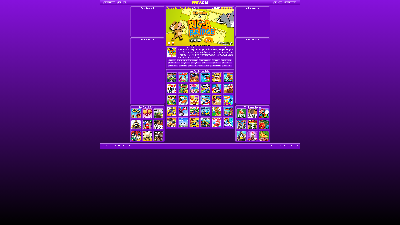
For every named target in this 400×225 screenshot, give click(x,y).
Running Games (204, 65)
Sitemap (130, 146)
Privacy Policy (122, 146)
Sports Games (227, 65)
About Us (105, 146)
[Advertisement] (147, 22)
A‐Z (125, 2)
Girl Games (217, 63)
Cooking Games (226, 60)
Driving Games (196, 63)
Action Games (193, 60)
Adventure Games (205, 60)
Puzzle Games (193, 65)
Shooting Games (216, 65)
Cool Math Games (174, 63)
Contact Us (113, 146)
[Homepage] (193, 8)
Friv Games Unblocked (291, 146)
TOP (119, 2)
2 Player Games (182, 60)
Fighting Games (207, 63)
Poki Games (183, 65)
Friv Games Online (276, 146)
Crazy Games (185, 63)
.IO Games (172, 60)
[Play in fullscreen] (198, 8)
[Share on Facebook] (275, 3)
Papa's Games (173, 65)
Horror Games (227, 63)
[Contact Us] (281, 3)
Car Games (215, 60)
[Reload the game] (195, 8)
